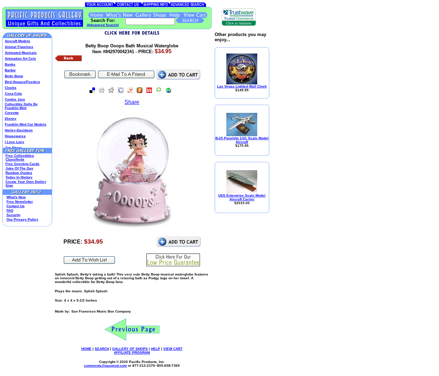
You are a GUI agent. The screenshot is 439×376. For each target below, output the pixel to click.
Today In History (19, 177)
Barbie (10, 70)
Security (14, 215)
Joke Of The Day (19, 168)
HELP (155, 349)
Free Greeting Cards (22, 164)
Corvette (12, 113)
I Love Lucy (14, 142)
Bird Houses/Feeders (22, 82)
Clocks (10, 88)
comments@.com (105, 365)
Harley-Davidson (19, 130)
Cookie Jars (15, 99)
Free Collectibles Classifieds (19, 157)
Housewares (15, 136)
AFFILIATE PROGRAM (132, 352)
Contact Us (16, 206)
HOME (86, 349)
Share (131, 102)
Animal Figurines (19, 47)
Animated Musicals (21, 53)
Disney (10, 118)
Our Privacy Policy (22, 219)
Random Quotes (18, 173)
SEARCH (102, 349)
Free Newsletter (20, 201)
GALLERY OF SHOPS (130, 349)
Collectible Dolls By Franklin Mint (21, 106)
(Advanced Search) (103, 25)
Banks (10, 64)
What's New (16, 197)
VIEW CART (172, 349)
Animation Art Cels (20, 58)
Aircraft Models (17, 41)
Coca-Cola (13, 93)
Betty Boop (14, 76)
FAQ (10, 210)
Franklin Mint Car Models (25, 124)
